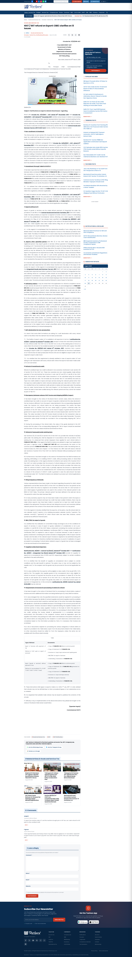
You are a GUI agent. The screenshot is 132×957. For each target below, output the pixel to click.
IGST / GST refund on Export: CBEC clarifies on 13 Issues (49, 27)
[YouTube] (37, 1)
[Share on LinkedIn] (72, 35)
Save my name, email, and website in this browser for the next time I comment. (45, 892)
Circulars (82, 937)
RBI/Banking (67, 939)
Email (28, 879)
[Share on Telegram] (79, 35)
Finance (95, 12)
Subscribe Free (59, 919)
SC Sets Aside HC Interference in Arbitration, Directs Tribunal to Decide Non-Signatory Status (95, 96)
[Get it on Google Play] (83, 922)
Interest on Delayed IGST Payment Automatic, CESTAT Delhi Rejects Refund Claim (94, 134)
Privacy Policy (94, 950)
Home (26, 12)
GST (72, 12)
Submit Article (98, 937)
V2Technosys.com (52, 950)
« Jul (85, 289)
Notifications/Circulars (42, 35)
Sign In (104, 1)
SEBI (90, 12)
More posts (87, 116)
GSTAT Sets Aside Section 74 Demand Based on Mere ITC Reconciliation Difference (95, 88)
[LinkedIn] (39, 1)
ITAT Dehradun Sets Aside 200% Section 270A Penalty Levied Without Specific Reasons (95, 149)
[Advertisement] (35, 55)
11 (88, 277)
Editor (27, 33)
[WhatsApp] (43, 1)
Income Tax (31, 12)
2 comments (27, 37)
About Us (97, 934)
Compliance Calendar (85, 942)
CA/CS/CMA (67, 944)
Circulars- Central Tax (47, 19)
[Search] (69, 1)
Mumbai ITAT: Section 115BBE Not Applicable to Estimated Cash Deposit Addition (95, 141)
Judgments (82, 939)
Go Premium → (96, 70)
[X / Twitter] (34, 1)
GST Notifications (58, 737)
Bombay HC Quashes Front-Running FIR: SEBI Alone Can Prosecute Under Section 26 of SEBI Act (95, 126)
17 (85, 280)
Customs (66, 12)
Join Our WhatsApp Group (35, 747)
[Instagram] (41, 1)
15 (102, 277)
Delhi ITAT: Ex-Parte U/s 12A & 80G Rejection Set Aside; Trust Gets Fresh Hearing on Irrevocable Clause (94, 103)
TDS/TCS (51, 942)
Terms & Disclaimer (103, 950)
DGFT (83, 12)
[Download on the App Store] (94, 922)
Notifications (83, 934)
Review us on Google (34, 751)
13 (95, 277)
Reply (26, 825)
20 (95, 280)
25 (88, 283)
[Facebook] (32, 1)
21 (99, 280)
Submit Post (95, 1)
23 (106, 280)
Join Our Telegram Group (54, 747)
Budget (38, 12)
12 (92, 277)
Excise (61, 12)
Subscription (77, 1)
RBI (87, 12)
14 (99, 277)
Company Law (54, 12)
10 (85, 277)
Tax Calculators (83, 944)
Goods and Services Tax (34, 19)
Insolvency (66, 942)
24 (85, 283)
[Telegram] (45, 1)
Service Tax (45, 12)
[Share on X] (69, 35)
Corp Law (101, 12)
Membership (98, 944)
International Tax (53, 944)
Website (28, 886)
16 (106, 277)
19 (92, 280)
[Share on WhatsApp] (75, 35)
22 (102, 280)
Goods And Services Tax (39, 737)
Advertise (97, 939)
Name (28, 873)
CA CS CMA (77, 12)
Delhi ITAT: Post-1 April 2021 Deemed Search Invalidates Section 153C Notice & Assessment (95, 111)
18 (88, 280)
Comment (29, 855)
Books (86, 1)
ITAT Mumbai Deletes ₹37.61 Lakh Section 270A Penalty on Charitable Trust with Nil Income (59, 16)
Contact (97, 942)
